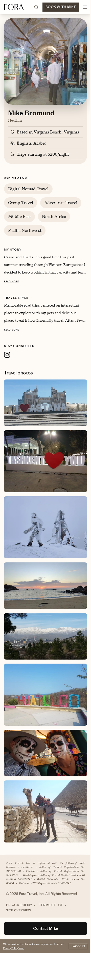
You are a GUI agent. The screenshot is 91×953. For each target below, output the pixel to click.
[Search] (36, 7)
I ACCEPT (78, 946)
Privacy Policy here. (13, 948)
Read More (11, 281)
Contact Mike (45, 928)
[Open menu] (85, 7)
